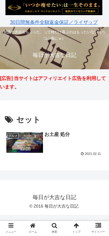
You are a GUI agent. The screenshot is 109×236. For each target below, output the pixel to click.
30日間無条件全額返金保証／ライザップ (54, 22)
